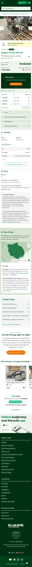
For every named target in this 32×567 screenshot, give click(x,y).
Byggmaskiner (6, 14)
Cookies (3, 495)
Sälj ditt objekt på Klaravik (8, 448)
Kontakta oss (5, 512)
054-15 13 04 (19, 541)
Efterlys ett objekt (6, 472)
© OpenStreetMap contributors (19, 260)
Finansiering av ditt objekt (8, 460)
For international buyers (7, 457)
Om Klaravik (4, 483)
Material (23, 564)
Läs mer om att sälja (15, 352)
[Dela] (29, 57)
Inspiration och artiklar (7, 469)
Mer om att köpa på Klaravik (10, 324)
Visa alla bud (25, 107)
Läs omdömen (16, 409)
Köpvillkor (4, 442)
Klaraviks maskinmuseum (8, 501)
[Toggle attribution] (29, 260)
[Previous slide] (2, 28)
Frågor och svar (5, 451)
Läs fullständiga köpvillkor (14, 222)
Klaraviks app (4, 466)
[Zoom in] (28, 244)
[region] (16, 252)
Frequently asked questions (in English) (12, 454)
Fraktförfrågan (5, 463)
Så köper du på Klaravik (7, 445)
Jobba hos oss (5, 515)
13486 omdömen (22, 405)
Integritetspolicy (6, 492)
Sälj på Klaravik (15, 84)
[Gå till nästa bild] (28, 372)
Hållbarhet (4, 498)
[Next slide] (30, 28)
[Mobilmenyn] (29, 2)
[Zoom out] (28, 246)
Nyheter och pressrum (7, 518)
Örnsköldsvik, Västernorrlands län (12, 56)
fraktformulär (23, 273)
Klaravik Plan (4, 486)
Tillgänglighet (5, 489)
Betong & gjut (15, 14)
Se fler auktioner (12, 45)
